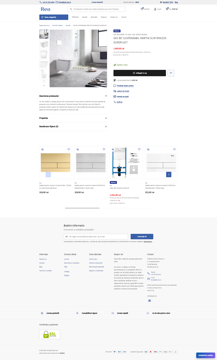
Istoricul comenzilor (95, 263)
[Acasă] (45, 9)
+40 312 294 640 (156, 274)
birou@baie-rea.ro (65, 2)
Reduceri (104, 17)
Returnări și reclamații (71, 263)
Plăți (65, 267)
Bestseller (94, 17)
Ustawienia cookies (205, 355)
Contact (123, 17)
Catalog (66, 272)
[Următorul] (168, 174)
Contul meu (93, 259)
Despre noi (114, 17)
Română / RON (168, 2)
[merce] (62, 353)
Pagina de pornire (44, 25)
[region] (43, 58)
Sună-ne (119, 102)
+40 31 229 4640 (48, 2)
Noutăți (84, 17)
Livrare (66, 259)
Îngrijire (66, 275)
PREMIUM (75, 17)
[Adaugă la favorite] (68, 149)
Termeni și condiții (45, 271)
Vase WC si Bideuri (57, 25)
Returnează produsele (96, 267)
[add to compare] (42, 149)
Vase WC (68, 25)
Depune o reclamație (96, 271)
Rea (40, 183)
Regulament (148, 242)
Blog (176, 2)
